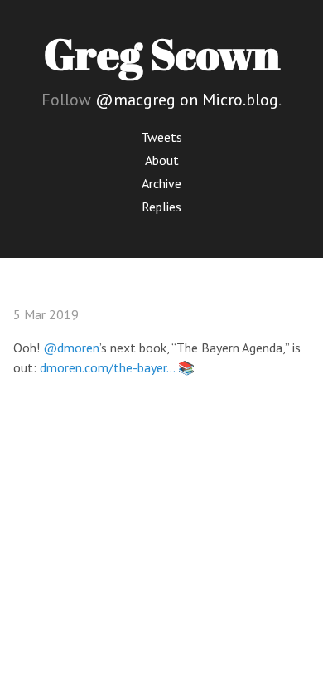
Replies (161, 206)
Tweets (161, 137)
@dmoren (71, 347)
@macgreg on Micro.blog (186, 99)
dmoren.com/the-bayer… (107, 367)
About (162, 160)
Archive (161, 183)
